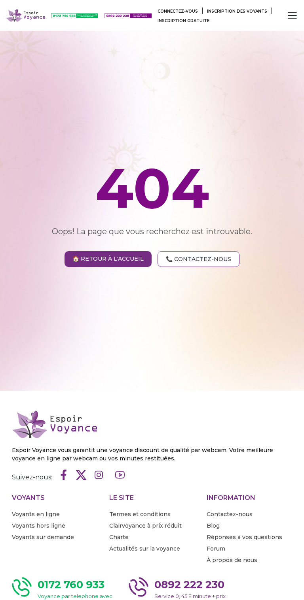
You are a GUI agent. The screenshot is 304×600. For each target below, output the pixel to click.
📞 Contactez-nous (198, 259)
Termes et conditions (140, 514)
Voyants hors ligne (38, 525)
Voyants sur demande (43, 537)
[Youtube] (120, 475)
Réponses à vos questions (244, 537)
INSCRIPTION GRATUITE (183, 20)
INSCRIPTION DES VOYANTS (237, 11)
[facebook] (64, 475)
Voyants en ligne (36, 514)
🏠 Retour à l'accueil (108, 258)
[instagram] (98, 475)
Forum (216, 548)
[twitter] (81, 475)
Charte (119, 537)
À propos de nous (232, 560)
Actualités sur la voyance (144, 548)
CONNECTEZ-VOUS (178, 11)
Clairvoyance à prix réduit (145, 525)
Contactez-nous (230, 514)
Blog (213, 525)
